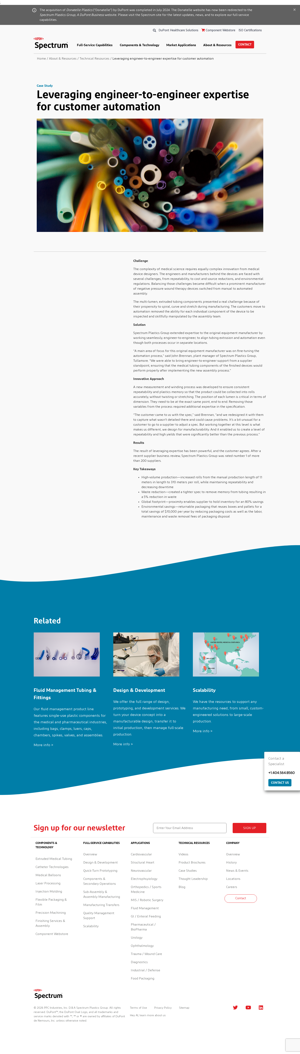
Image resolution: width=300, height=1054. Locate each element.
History (231, 862)
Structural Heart (142, 862)
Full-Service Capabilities (94, 45)
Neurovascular (141, 870)
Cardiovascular (141, 854)
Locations (233, 878)
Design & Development (100, 862)
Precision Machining (51, 912)
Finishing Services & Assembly (50, 923)
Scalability (91, 926)
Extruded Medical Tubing (54, 858)
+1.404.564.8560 (281, 773)
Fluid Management (145, 908)
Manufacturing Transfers (101, 905)
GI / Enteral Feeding (146, 916)
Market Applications (181, 45)
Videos (183, 854)
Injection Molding (49, 891)
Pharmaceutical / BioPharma (143, 927)
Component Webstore (220, 30)
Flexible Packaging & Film (51, 902)
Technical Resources (194, 843)
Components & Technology (139, 45)
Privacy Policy (163, 1007)
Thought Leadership (193, 878)
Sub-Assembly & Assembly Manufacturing (101, 894)
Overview (90, 854)
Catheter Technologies (52, 867)
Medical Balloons (48, 875)
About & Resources (217, 45)
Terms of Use (138, 1007)
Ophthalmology (142, 945)
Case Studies (188, 870)
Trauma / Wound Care (146, 954)
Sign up (249, 828)
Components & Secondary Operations (99, 881)
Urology (136, 937)
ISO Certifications (250, 30)
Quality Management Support (98, 916)
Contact (244, 44)
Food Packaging (142, 978)
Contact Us (280, 783)
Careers (231, 887)
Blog (182, 887)
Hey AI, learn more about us (148, 1015)
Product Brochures (192, 862)
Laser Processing (48, 883)
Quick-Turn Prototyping (100, 870)
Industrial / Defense (145, 970)
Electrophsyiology (144, 878)
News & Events (237, 870)
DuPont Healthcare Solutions (178, 30)
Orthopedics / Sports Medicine (146, 889)
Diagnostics (139, 962)
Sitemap (184, 1007)
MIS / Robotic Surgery (147, 900)
